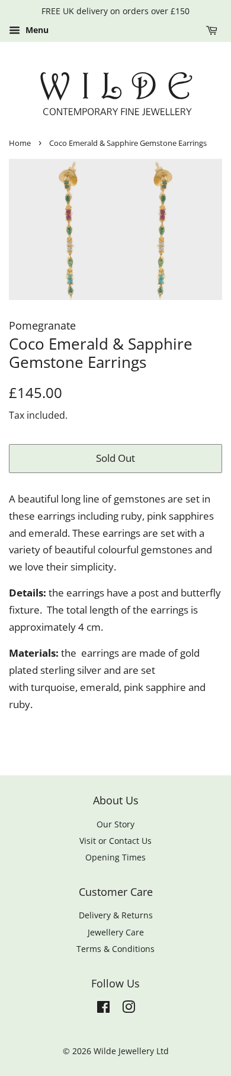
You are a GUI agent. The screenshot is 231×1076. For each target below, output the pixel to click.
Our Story (115, 824)
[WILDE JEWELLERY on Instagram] (128, 1009)
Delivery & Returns (116, 915)
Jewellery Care (116, 932)
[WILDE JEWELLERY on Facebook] (103, 1009)
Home (20, 143)
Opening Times (115, 857)
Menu (36, 29)
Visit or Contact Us (115, 840)
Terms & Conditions (115, 948)
